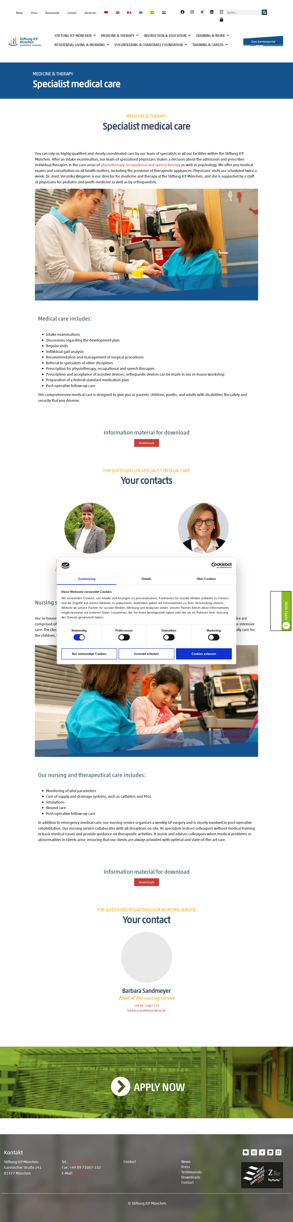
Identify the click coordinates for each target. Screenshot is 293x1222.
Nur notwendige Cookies (89, 653)
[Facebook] (182, 12)
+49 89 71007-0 (82, 1161)
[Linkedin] (212, 12)
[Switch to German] (106, 12)
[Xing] (202, 12)
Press (34, 12)
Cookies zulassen (204, 653)
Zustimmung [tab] (87, 578)
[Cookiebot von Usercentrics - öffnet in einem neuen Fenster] (214, 566)
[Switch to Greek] (140, 12)
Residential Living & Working (79, 44)
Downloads (52, 12)
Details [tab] (146, 578)
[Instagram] (192, 12)
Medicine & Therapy (117, 35)
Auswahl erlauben (146, 653)
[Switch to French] (129, 12)
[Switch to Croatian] (164, 12)
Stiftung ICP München (72, 35)
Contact (72, 12)
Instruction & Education (165, 35)
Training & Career (207, 44)
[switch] (124, 637)
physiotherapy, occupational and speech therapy (140, 164)
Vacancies (90, 12)
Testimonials (191, 1171)
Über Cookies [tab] (206, 578)
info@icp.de (83, 1173)
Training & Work (210, 35)
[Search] (264, 12)
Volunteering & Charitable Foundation (148, 44)
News (19, 12)
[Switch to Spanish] (152, 12)
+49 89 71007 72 (145, 1005)
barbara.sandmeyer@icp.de (146, 1010)
